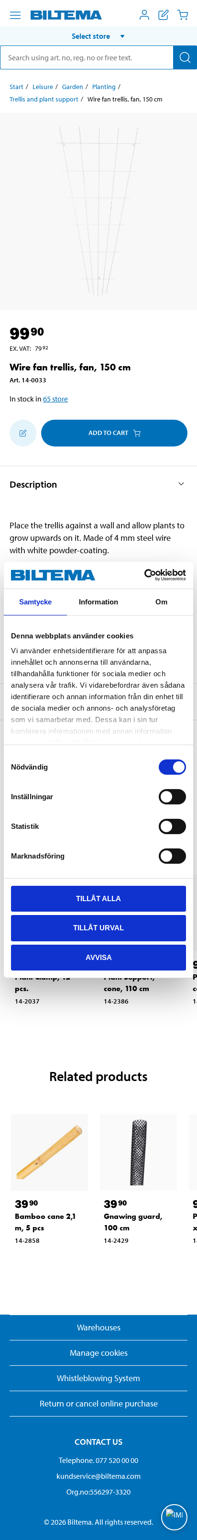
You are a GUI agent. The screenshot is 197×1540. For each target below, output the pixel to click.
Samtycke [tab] (35, 601)
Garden (72, 86)
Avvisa (99, 957)
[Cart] (182, 14)
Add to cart (108, 432)
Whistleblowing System (98, 1378)
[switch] (172, 796)
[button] (98, 35)
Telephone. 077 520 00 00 (98, 1460)
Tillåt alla (98, 898)
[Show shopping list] (163, 14)
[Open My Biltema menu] (144, 14)
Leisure (43, 86)
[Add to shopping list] (23, 433)
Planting (104, 86)
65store (55, 398)
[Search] (185, 57)
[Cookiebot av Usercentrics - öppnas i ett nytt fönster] (144, 575)
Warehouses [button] (98, 1327)
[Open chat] (174, 1517)
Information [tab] (98, 601)
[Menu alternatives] (15, 15)
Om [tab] (161, 601)
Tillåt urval (98, 928)
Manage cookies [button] (99, 1352)
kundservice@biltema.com (98, 1476)
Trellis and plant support (44, 99)
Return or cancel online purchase (99, 1403)
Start (16, 86)
